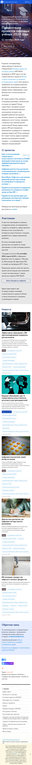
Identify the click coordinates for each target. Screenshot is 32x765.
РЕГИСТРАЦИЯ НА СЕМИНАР (16, 281)
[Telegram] (5, 660)
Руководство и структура (10, 694)
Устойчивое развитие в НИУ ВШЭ (12, 697)
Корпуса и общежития (9, 703)
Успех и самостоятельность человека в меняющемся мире (14, 79)
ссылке (14, 209)
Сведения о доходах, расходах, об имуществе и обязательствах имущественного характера (16, 717)
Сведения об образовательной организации (15, 721)
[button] (11, 686)
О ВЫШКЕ (6, 689)
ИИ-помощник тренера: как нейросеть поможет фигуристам (14, 578)
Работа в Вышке (7, 731)
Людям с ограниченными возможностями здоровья (14, 725)
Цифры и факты (7, 691)
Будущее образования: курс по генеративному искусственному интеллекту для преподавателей (14, 398)
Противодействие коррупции (11, 714)
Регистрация (8, 46)
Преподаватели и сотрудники (11, 700)
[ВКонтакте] (3, 660)
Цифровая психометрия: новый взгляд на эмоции (14, 458)
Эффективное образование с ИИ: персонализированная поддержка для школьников (15, 335)
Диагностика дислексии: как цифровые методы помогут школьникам (13, 521)
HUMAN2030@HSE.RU (16, 636)
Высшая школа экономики (10, 2)
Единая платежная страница (10, 728)
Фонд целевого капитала (10, 711)
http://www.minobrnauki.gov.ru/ (11, 740)
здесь (13, 752)
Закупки (5, 706)
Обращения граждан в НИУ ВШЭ (12, 708)
